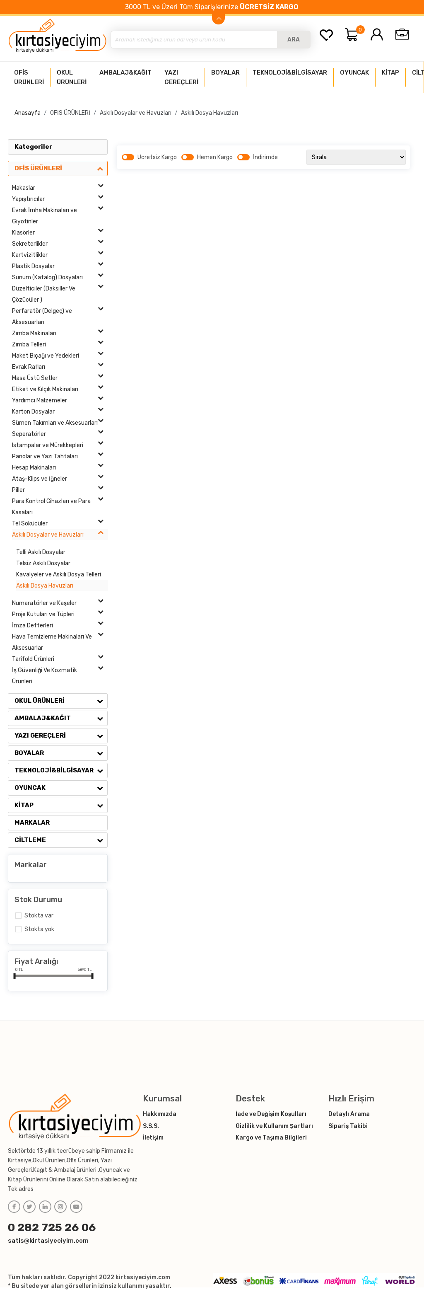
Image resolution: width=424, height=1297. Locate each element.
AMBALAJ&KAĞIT (42, 718)
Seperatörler (29, 434)
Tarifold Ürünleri (33, 659)
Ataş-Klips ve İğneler (39, 478)
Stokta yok (39, 929)
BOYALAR (29, 753)
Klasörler (23, 232)
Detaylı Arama (349, 1114)
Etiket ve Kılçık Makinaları (45, 389)
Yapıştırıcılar (28, 199)
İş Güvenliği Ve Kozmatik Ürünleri (44, 676)
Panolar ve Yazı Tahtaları (45, 456)
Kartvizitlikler (30, 255)
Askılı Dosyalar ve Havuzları (135, 112)
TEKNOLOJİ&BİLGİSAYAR (54, 770)
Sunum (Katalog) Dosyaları (47, 277)
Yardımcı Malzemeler (39, 400)
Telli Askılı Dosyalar (40, 552)
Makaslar (23, 187)
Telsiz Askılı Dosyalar (43, 563)
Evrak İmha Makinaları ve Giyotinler (44, 216)
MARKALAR (32, 822)
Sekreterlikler (30, 243)
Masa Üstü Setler (35, 378)
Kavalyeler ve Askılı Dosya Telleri (58, 574)
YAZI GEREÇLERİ (40, 735)
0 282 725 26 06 (52, 1227)
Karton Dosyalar (33, 411)
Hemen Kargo (215, 157)
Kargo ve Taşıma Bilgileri (271, 1137)
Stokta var (38, 915)
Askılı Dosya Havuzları (209, 112)
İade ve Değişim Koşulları (271, 1114)
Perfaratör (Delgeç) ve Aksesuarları (42, 316)
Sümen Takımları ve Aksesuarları (55, 422)
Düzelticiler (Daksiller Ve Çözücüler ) (43, 294)
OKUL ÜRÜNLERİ (39, 700)
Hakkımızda (159, 1114)
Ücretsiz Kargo (157, 157)
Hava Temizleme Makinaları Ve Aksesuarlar (52, 642)
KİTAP (24, 805)
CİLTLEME (30, 840)
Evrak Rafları (28, 366)
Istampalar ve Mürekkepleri (47, 445)
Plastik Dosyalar (33, 266)
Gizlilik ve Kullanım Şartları (274, 1126)
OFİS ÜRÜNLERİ (70, 112)
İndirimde (265, 157)
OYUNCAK (30, 787)
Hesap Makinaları (34, 467)
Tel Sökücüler (30, 523)
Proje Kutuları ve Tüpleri (43, 614)
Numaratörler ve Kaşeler (44, 603)
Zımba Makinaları (34, 333)
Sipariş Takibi (348, 1126)
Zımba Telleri (29, 344)
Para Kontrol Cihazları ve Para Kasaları (51, 507)
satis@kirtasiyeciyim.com (48, 1240)
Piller (18, 490)
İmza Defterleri (32, 625)
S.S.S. (151, 1126)
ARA (293, 39)
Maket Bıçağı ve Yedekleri (45, 355)
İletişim (153, 1137)
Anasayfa (27, 112)
